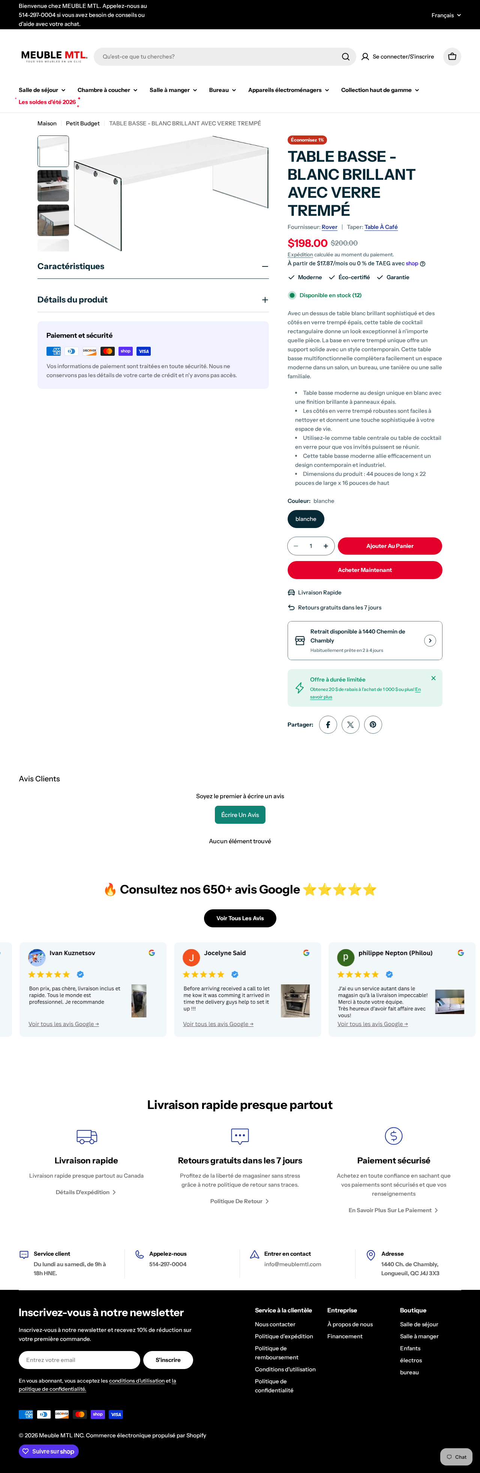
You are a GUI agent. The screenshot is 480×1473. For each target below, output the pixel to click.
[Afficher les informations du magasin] (430, 641)
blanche (306, 518)
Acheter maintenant (365, 569)
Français (443, 15)
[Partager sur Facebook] (328, 725)
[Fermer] (433, 678)
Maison (47, 123)
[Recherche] (345, 56)
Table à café (381, 226)
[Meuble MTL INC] (215, 989)
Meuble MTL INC (61, 1435)
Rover (330, 226)
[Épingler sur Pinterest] (373, 725)
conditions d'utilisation (137, 1380)
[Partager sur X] (351, 725)
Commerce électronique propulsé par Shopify (146, 1435)
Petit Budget (83, 123)
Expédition (300, 254)
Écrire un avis (240, 815)
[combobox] (225, 57)
